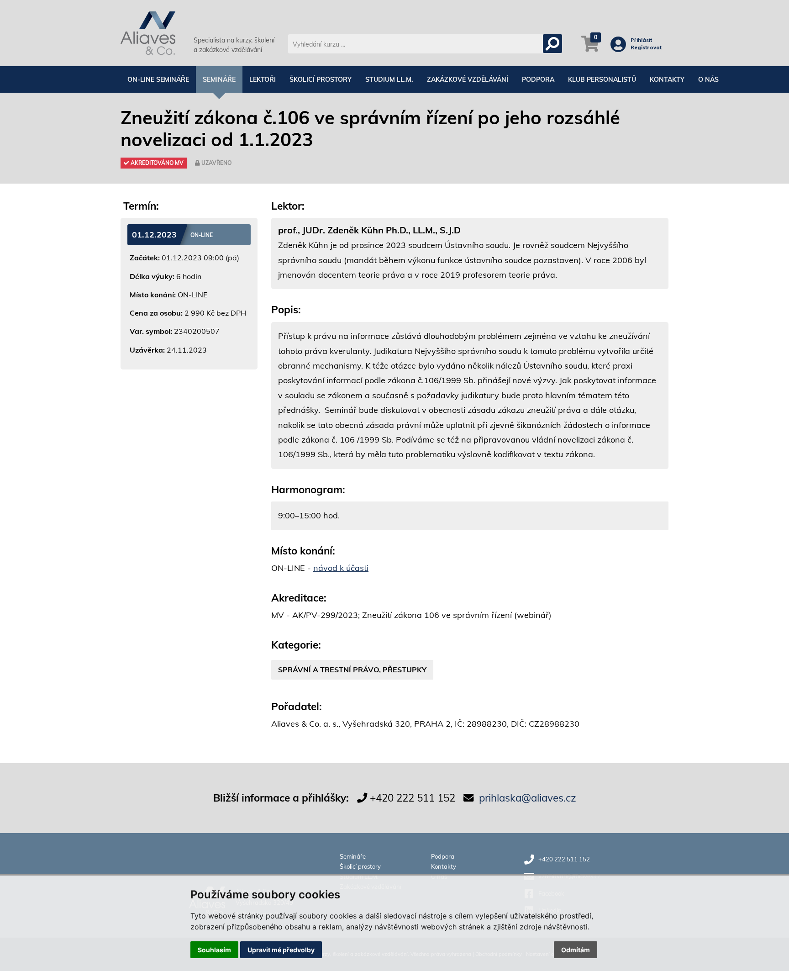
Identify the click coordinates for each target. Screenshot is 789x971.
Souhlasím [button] (214, 950)
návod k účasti (340, 568)
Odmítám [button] (575, 950)
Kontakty (667, 79)
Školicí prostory (320, 79)
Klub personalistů (602, 79)
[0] (590, 48)
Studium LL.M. (389, 79)
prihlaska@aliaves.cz (527, 797)
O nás (708, 79)
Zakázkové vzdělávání (467, 79)
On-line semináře (158, 79)
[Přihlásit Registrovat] (620, 48)
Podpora (538, 79)
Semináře (219, 79)
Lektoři (262, 79)
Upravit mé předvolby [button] (281, 950)
